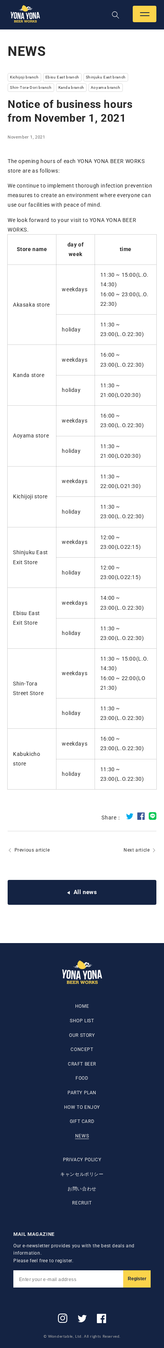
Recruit (82, 1203)
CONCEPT (82, 1049)
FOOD (82, 1078)
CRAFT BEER (82, 1064)
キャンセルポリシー (81, 1174)
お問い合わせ (82, 1188)
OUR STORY (82, 1035)
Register (137, 1278)
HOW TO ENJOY (82, 1107)
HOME (82, 1006)
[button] (144, 14)
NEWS (82, 1136)
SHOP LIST (82, 1020)
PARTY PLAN (82, 1092)
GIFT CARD (82, 1121)
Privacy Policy (82, 1159)
